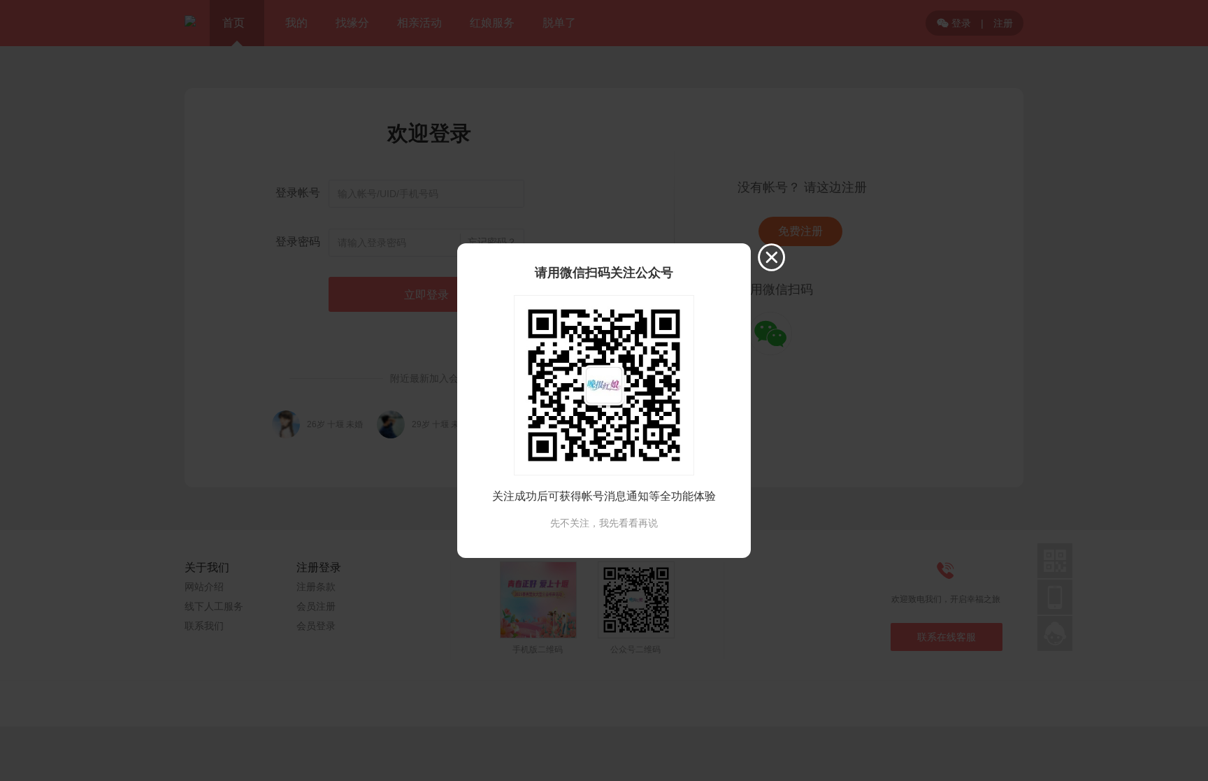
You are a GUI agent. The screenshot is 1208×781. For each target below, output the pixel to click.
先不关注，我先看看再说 (604, 523)
